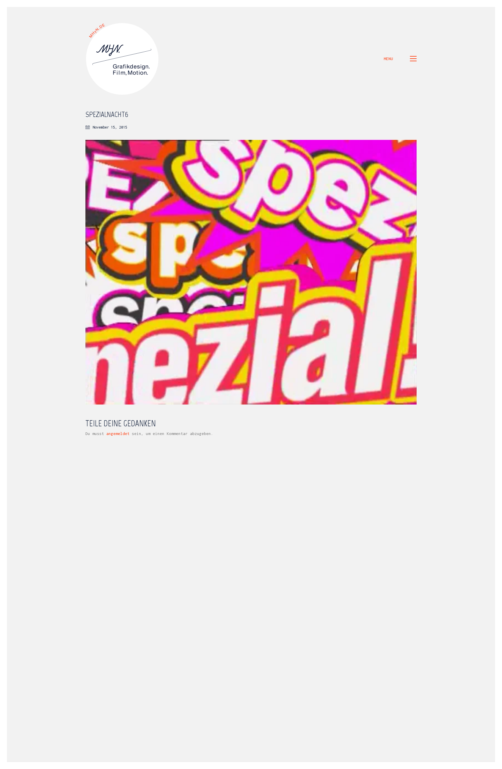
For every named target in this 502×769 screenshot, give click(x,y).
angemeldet (118, 433)
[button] (400, 59)
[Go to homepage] (122, 58)
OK (449, 764)
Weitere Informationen (415, 764)
